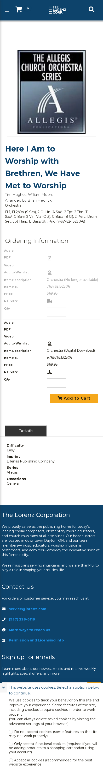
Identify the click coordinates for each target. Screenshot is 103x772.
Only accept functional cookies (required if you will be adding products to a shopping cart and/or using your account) (53, 748)
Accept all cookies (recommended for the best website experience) (50, 762)
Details (26, 431)
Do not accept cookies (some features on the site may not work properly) (53, 734)
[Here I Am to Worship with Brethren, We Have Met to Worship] (51, 92)
